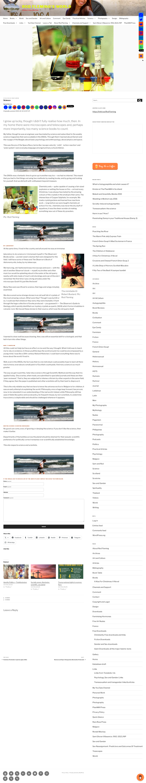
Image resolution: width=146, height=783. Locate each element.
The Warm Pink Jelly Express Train (107, 236)
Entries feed (98, 526)
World (21, 18)
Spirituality (97, 488)
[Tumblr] (46, 107)
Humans (96, 376)
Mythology (97, 410)
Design (114, 18)
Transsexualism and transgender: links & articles (114, 682)
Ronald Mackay (99, 732)
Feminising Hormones (102, 616)
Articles (96, 563)
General (96, 352)
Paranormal (98, 425)
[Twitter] (10, 107)
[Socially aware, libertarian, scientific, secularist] (43, 571)
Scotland (96, 473)
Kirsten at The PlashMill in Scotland (107, 189)
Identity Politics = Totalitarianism (15, 582)
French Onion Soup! (101, 347)
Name (7, 481)
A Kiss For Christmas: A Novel (105, 256)
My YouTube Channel (101, 688)
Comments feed (99, 530)
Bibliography (123, 18)
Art (94, 288)
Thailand (96, 493)
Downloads (97, 611)
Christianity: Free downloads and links (110, 635)
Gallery (95, 654)
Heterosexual (98, 357)
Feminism (97, 332)
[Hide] (143, 60)
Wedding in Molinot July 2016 (105, 199)
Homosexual (98, 366)
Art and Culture (45, 18)
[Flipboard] (50, 107)
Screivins (96, 478)
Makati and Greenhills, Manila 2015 (107, 194)
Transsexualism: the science (104, 208)
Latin (95, 396)
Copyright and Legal (101, 602)
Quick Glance (98, 717)
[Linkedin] (19, 107)
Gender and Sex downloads (105, 644)
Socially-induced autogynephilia (106, 204)
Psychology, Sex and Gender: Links (108, 677)
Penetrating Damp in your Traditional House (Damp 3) (115, 218)
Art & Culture (98, 298)
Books (12, 18)
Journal (96, 386)
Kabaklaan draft (99, 664)
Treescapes (97, 751)
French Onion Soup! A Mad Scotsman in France (112, 241)
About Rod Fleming (61, 23)
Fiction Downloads (102, 639)
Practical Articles (79, 18)
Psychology (97, 454)
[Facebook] (6, 107)
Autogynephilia (99, 303)
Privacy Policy (98, 712)
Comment (56, 18)
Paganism (97, 420)
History (96, 361)
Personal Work (99, 693)
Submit (44, 526)
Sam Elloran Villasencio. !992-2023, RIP (107, 23)
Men (94, 400)
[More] (64, 107)
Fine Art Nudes (99, 621)
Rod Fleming (15, 98)
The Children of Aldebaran (104, 251)
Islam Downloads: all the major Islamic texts (112, 649)
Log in (95, 521)
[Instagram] (55, 107)
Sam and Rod (98, 464)
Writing (96, 507)
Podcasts (96, 439)
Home (5, 18)
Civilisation (97, 318)
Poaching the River (100, 231)
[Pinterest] (23, 107)
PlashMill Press (129, 23)
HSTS (95, 371)
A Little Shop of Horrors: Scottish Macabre (110, 266)
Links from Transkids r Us (104, 673)
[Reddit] (15, 107)
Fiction (95, 337)
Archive (96, 283)
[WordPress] (41, 107)
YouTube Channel (34, 23)
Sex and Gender (31, 18)
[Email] (60, 107)
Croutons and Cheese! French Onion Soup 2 (111, 261)
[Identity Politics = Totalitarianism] (16, 571)
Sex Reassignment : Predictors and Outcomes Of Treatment (118, 746)
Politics (96, 444)
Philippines (97, 430)
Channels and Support (80, 23)
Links (21, 23)
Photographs (98, 698)
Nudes (95, 415)
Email (7, 486)
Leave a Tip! (47, 23)
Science (90, 18)
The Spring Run (99, 246)
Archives (96, 553)
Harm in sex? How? (101, 213)
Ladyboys (97, 391)
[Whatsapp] (37, 107)
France (95, 342)
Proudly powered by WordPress (77, 772)
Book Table (97, 573)
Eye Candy (66, 18)
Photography (102, 18)
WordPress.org (99, 535)
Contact (96, 597)
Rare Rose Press (99, 722)
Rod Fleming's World (47, 6)
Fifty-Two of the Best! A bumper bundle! (109, 270)
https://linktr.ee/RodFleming (104, 112)
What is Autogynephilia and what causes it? (111, 184)
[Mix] (32, 107)
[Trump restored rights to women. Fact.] (70, 571)
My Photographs (100, 405)
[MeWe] (28, 107)
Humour (96, 381)
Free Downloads (9, 23)
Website (5, 492)
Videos (95, 498)
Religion (96, 459)
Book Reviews (98, 308)
